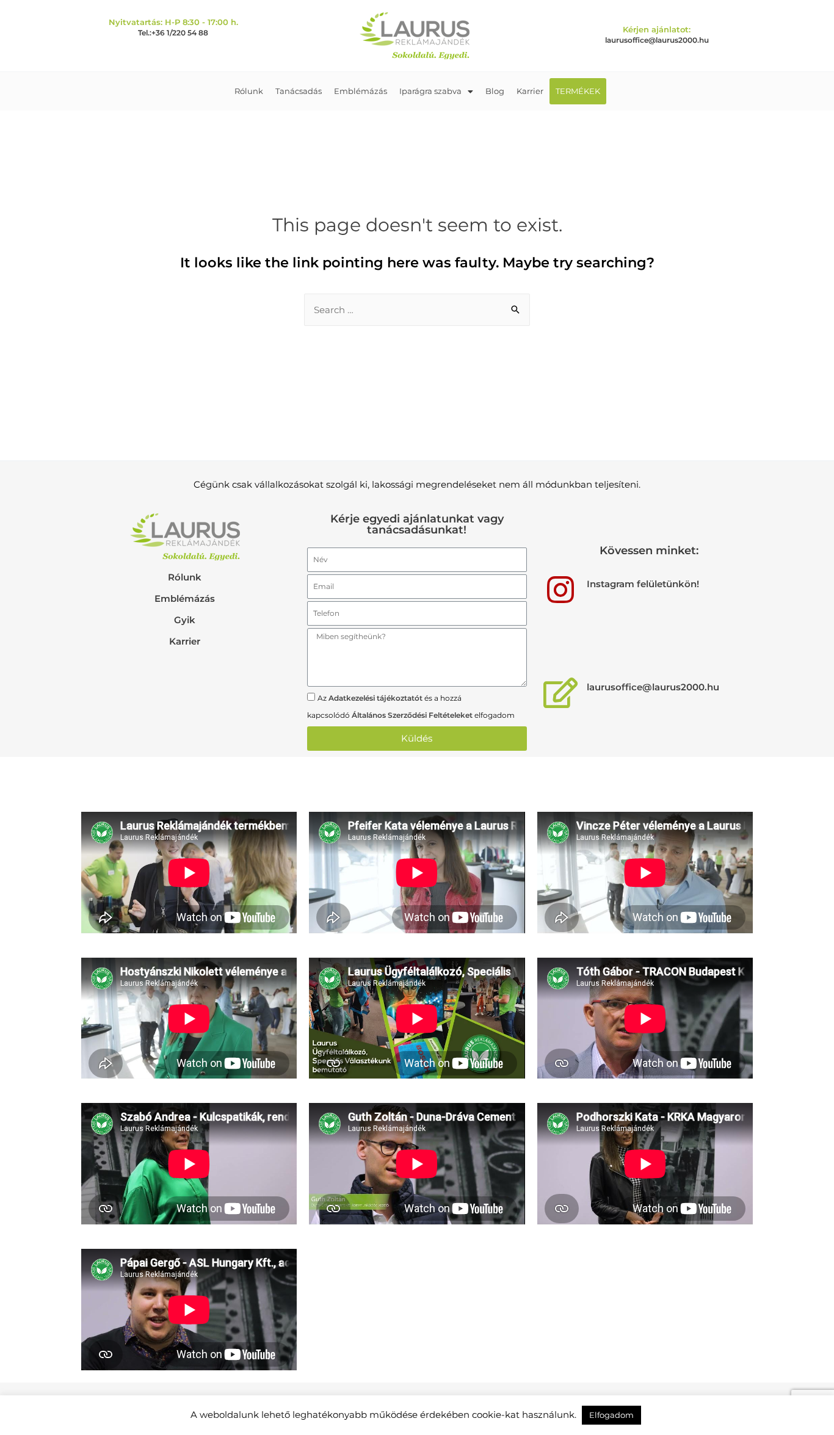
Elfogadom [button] (611, 1415)
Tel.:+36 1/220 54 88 (173, 32)
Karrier (530, 91)
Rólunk (248, 91)
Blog (494, 91)
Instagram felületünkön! (643, 584)
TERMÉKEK (578, 91)
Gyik (184, 620)
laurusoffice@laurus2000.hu (657, 40)
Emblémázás (360, 91)
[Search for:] (417, 310)
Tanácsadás (298, 91)
